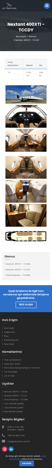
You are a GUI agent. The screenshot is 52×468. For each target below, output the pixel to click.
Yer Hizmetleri (10, 371)
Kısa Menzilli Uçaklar (13, 411)
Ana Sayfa (21, 36)
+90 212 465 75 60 (16, 435)
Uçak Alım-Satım (12, 363)
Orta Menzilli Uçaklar (13, 407)
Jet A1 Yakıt (9, 375)
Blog (6, 336)
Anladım (26, 463)
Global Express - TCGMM (18, 275)
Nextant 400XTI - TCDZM (18, 264)
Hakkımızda (9, 332)
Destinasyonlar (11, 340)
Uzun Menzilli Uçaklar (14, 403)
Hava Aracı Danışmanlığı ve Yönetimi (22, 367)
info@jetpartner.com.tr (19, 441)
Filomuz (32, 36)
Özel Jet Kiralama (12, 359)
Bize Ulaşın (26, 304)
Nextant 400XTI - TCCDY (18, 269)
